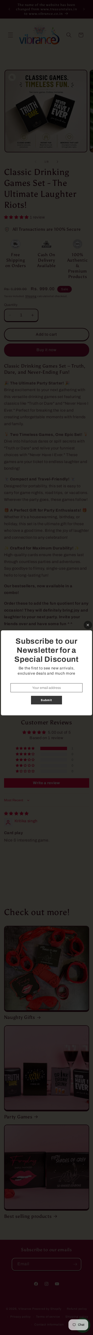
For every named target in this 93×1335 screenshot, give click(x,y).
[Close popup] (88, 625)
